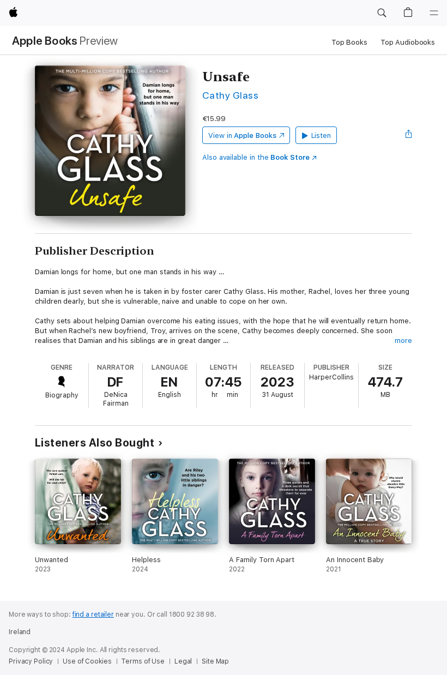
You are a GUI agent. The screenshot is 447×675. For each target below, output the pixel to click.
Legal (183, 661)
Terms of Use (143, 661)
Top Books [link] (349, 42)
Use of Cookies (87, 661)
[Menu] (434, 13)
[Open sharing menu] (408, 135)
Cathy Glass (230, 95)
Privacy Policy (31, 661)
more (403, 340)
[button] (382, 13)
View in (242, 135)
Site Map (215, 661)
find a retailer (93, 614)
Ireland (20, 632)
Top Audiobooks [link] (407, 42)
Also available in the (256, 157)
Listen (321, 135)
